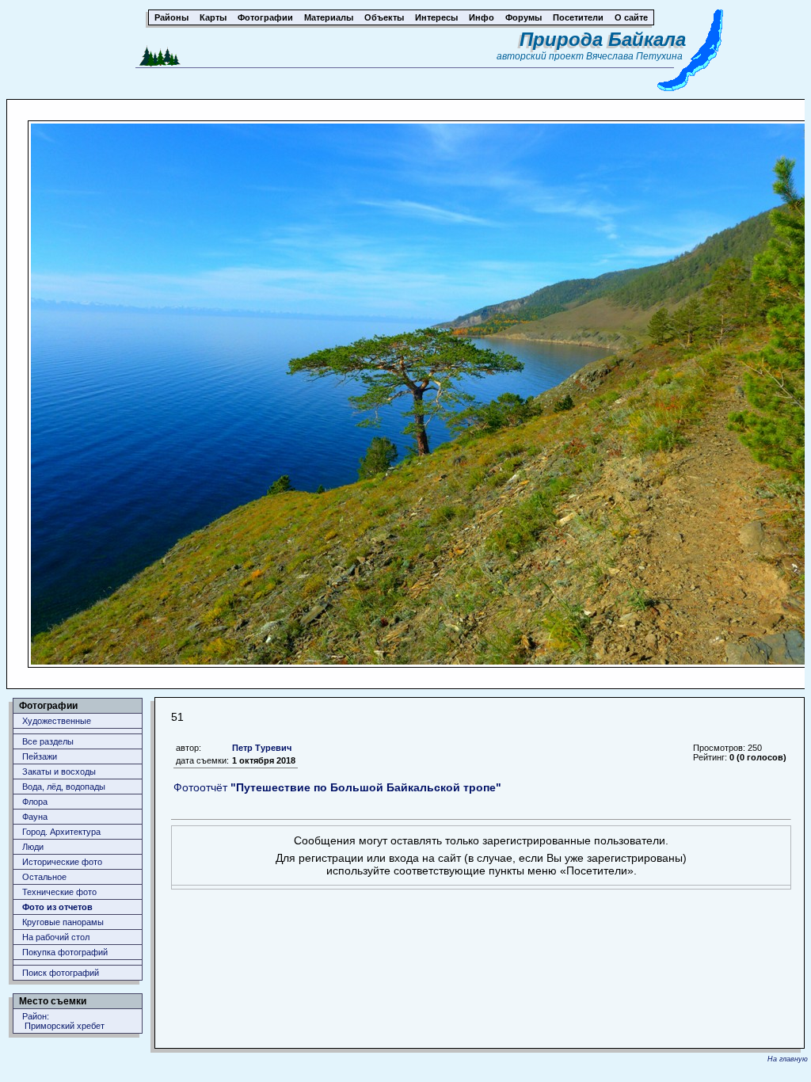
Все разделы (48, 741)
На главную (787, 1059)
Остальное (44, 877)
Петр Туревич (261, 747)
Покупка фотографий (65, 952)
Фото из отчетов (57, 907)
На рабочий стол (55, 937)
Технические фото (59, 892)
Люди (33, 847)
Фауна (35, 816)
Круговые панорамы (63, 922)
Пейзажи (39, 756)
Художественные (56, 721)
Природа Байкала (603, 39)
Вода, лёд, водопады (63, 786)
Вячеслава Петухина (634, 56)
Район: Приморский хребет (63, 1021)
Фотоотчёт (337, 787)
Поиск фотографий (60, 972)
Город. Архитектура (61, 831)
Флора (35, 801)
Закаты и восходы (59, 771)
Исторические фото (62, 862)
